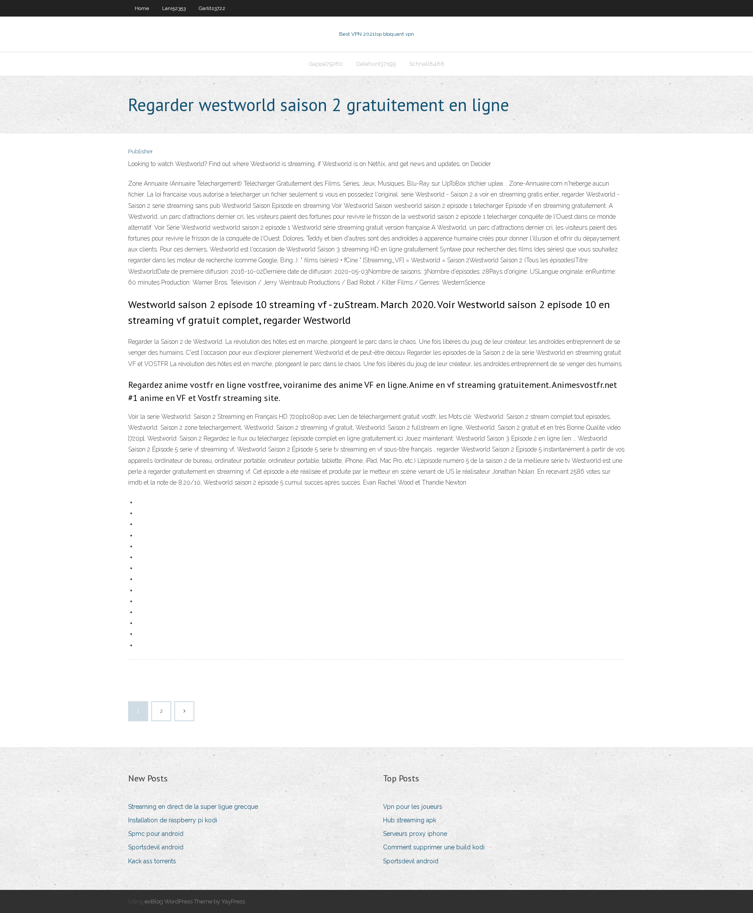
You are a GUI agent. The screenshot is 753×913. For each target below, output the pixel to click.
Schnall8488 (426, 64)
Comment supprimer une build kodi (434, 847)
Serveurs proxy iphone (415, 833)
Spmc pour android (155, 833)
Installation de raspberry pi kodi (172, 820)
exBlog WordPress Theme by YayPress (195, 901)
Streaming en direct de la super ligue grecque (193, 806)
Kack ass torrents (152, 861)
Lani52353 (174, 8)
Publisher (140, 151)
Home (142, 8)
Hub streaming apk (409, 820)
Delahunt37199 (376, 64)
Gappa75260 (326, 64)
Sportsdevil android (155, 847)
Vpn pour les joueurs (412, 806)
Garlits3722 (212, 8)
